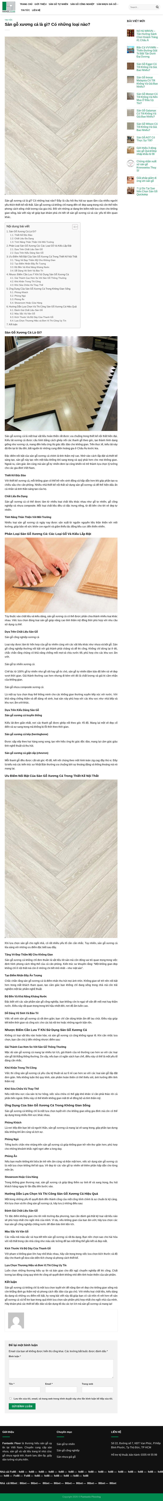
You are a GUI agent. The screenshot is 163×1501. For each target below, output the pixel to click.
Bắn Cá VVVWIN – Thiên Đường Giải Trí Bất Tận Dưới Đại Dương (147, 52)
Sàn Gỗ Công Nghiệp (82, 4)
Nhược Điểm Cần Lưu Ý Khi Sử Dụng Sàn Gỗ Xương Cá (39, 274)
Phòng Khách (21, 292)
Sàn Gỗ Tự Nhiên (58, 4)
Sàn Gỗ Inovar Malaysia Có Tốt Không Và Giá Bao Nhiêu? (147, 82)
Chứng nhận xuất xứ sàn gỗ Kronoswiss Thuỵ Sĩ (146, 166)
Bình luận (15, 1356)
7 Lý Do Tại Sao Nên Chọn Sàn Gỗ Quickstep (147, 191)
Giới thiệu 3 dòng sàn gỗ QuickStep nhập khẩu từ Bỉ (147, 151)
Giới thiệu (40, 4)
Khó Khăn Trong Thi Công (27, 281)
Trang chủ (26, 4)
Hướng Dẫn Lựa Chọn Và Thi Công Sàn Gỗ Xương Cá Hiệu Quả (43, 306)
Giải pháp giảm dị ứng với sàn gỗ (146, 179)
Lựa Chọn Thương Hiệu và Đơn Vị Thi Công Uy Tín (40, 320)
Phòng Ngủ (20, 296)
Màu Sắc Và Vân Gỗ (24, 313)
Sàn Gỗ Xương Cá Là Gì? (22, 231)
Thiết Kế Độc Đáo (23, 235)
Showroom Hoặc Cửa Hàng (28, 303)
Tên (11, 1384)
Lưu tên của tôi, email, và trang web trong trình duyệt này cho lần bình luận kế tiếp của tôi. (63, 1398)
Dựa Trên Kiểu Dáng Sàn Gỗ (28, 253)
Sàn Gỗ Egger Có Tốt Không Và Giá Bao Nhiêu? (147, 67)
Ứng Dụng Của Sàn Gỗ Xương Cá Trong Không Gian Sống (39, 288)
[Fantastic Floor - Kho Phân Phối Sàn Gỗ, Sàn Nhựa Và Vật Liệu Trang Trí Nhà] (8, 7)
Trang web (87, 1384)
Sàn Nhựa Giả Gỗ (106, 4)
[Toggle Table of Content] (73, 227)
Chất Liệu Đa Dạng (24, 238)
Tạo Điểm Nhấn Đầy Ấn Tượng (30, 264)
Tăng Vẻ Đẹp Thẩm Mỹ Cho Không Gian (34, 260)
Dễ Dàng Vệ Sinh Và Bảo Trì (28, 271)
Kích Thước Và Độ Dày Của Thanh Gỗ (33, 317)
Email (49, 1384)
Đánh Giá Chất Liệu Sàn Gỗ (28, 310)
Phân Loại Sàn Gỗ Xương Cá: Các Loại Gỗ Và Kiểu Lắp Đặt (40, 245)
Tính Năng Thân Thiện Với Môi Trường (34, 242)
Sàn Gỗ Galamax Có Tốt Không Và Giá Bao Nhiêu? (146, 113)
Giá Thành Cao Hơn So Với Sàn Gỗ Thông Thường (40, 278)
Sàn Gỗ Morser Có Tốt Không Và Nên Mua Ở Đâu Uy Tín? (147, 99)
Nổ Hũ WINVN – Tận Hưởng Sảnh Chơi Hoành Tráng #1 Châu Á (147, 36)
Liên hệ (36, 10)
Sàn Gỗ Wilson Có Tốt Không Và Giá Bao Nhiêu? (147, 127)
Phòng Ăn (19, 299)
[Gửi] (157, 7)
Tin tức (25, 10)
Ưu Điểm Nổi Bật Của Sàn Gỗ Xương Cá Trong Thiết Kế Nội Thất (43, 256)
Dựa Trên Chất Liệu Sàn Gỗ (28, 249)
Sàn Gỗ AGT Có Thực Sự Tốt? (146, 139)
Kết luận (13, 324)
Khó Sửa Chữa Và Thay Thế (28, 285)
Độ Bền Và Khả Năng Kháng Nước (31, 267)
